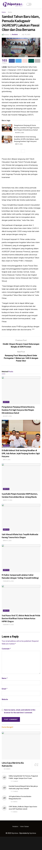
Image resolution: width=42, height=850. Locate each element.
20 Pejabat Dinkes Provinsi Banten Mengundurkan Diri (20, 797)
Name (5, 678)
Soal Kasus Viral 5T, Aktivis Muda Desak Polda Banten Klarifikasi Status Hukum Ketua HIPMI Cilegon (21, 618)
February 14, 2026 (8, 624)
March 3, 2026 (7, 540)
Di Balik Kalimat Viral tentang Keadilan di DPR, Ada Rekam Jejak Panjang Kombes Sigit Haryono (26, 139)
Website (5, 699)
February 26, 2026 (8, 581)
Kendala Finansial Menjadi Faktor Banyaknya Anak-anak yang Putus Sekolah (23, 787)
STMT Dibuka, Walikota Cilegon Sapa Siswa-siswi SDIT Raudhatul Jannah (23, 807)
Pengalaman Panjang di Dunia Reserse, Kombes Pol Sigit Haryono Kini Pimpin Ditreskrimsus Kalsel (26, 127)
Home (4, 12)
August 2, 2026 (19, 132)
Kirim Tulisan (24, 826)
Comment (6, 649)
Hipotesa (15, 833)
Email (5, 689)
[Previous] (19, 151)
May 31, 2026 (19, 144)
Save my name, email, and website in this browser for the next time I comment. (19, 711)
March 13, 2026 (7, 500)
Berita (10, 12)
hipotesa (33, 833)
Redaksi (15, 34)
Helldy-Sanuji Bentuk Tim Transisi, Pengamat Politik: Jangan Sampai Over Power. (23, 777)
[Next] (23, 151)
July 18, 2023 (26, 34)
